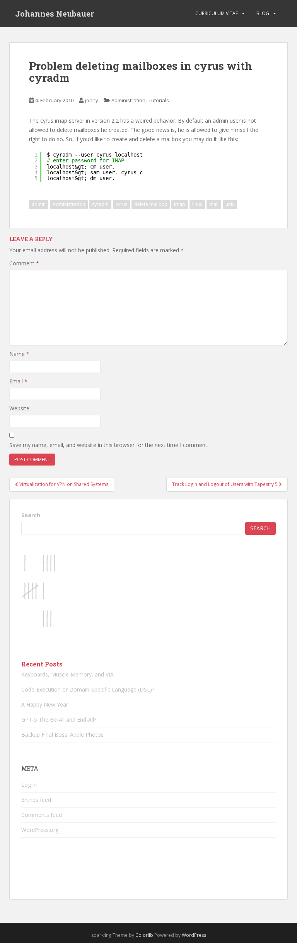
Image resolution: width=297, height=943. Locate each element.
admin (39, 204)
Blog (262, 13)
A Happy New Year (44, 704)
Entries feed (36, 799)
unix (229, 204)
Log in (29, 784)
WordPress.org (39, 829)
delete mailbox (150, 204)
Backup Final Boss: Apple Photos (62, 734)
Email (18, 381)
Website (19, 408)
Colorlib (144, 935)
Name (19, 354)
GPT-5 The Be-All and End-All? (58, 719)
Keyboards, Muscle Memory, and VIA (67, 674)
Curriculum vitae (216, 13)
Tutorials (158, 100)
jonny (91, 100)
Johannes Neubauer (54, 13)
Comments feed (41, 814)
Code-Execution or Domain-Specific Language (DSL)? (87, 689)
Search (30, 515)
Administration (128, 100)
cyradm (100, 204)
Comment (24, 263)
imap (179, 204)
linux (197, 204)
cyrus (121, 204)
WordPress (194, 935)
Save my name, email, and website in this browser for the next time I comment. (108, 445)
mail (213, 204)
